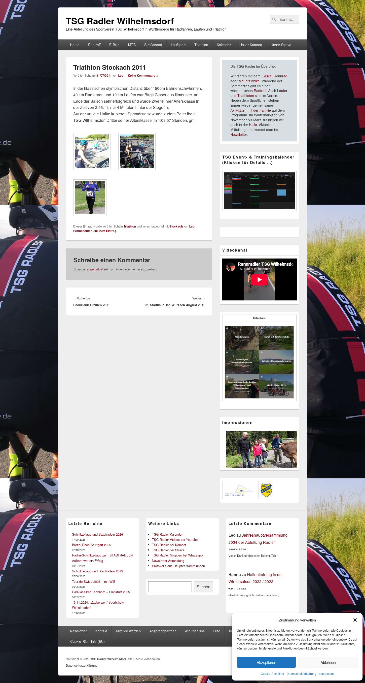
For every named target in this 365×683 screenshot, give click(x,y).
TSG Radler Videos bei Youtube (175, 539)
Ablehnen (328, 662)
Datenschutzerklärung (301, 673)
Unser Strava (281, 44)
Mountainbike (249, 80)
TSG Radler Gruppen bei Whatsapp (177, 555)
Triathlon (201, 44)
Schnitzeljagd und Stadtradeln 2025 (97, 571)
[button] (355, 620)
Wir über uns (194, 630)
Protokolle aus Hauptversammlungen (178, 565)
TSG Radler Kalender (167, 534)
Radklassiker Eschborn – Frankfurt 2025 (101, 591)
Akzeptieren (266, 662)
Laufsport (178, 44)
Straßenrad (153, 44)
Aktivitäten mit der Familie (250, 110)
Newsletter (238, 134)
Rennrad (280, 75)
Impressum (326, 673)
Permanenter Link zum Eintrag (94, 230)
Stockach (176, 226)
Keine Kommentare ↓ (143, 75)
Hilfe (216, 630)
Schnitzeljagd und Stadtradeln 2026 (97, 534)
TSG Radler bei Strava (168, 550)
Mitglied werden (128, 630)
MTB (132, 44)
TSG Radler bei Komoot (169, 544)
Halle (253, 124)
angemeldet (95, 269)
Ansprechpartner (162, 630)
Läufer (282, 90)
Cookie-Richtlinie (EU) (87, 641)
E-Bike (114, 44)
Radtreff (94, 44)
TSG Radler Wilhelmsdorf (120, 20)
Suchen (203, 586)
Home (74, 44)
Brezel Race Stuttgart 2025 (91, 544)
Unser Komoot (250, 44)
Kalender (224, 44)
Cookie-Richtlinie (272, 673)
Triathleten (245, 95)
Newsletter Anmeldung (168, 560)
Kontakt (101, 630)
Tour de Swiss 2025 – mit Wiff (93, 581)
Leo (120, 75)
